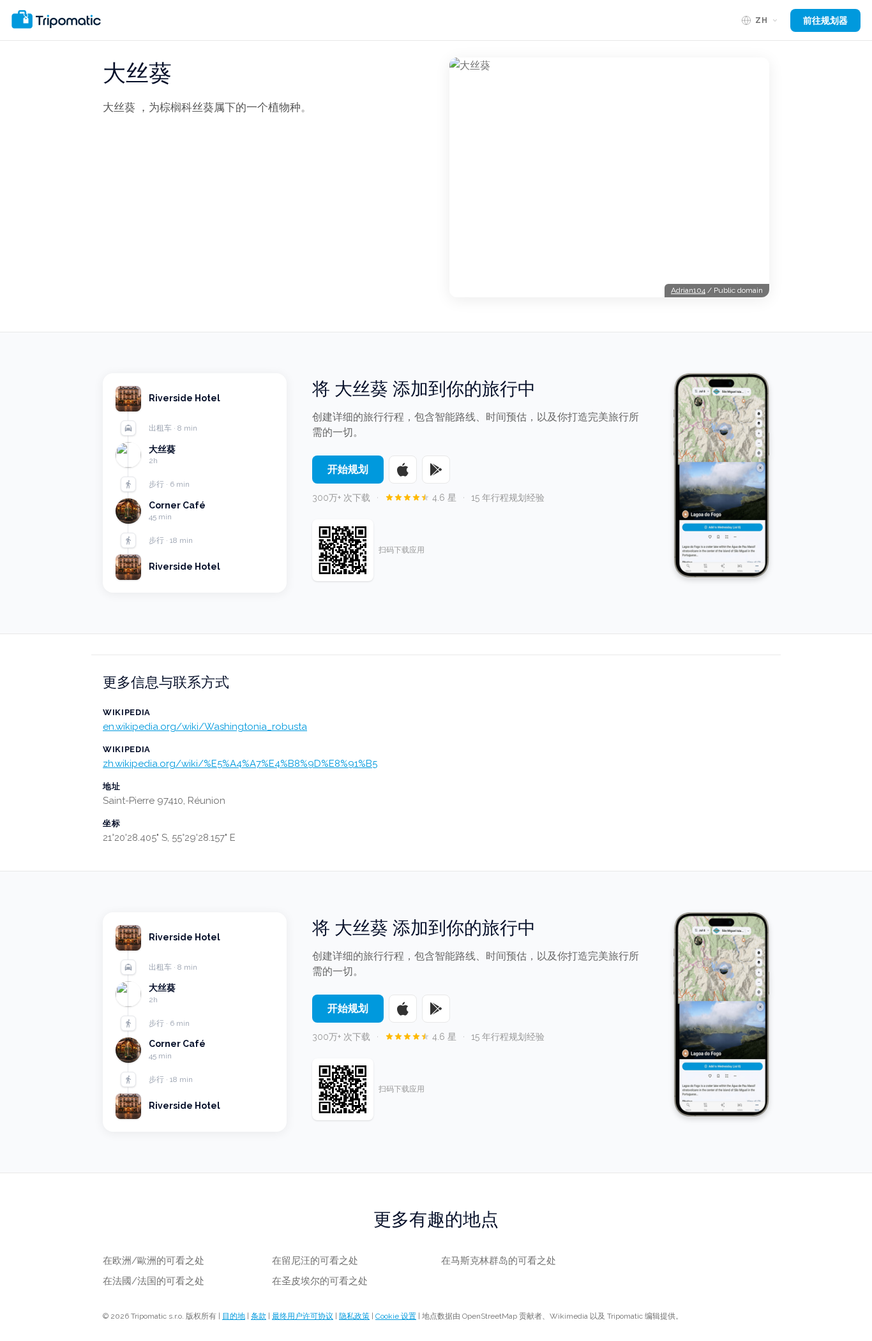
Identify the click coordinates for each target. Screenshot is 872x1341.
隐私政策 (354, 1316)
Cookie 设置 (395, 1316)
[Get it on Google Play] (436, 470)
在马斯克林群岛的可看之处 (498, 1260)
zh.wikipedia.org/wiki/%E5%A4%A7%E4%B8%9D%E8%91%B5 (240, 763)
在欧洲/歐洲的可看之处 (153, 1260)
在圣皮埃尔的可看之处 (320, 1281)
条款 (258, 1316)
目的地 (233, 1316)
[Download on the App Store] (403, 470)
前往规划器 (825, 20)
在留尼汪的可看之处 (315, 1260)
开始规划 (347, 469)
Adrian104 (688, 290)
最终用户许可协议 (302, 1316)
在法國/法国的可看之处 (153, 1281)
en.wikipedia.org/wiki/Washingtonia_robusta (205, 726)
